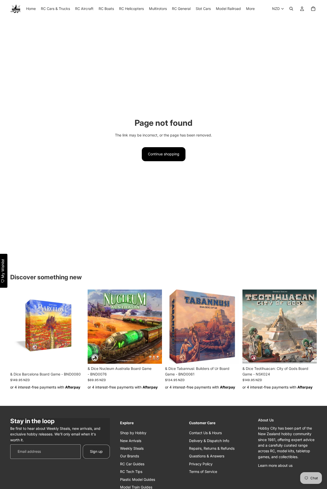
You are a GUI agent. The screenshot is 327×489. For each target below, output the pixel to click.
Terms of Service (203, 472)
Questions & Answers (206, 456)
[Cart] (313, 8)
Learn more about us (275, 465)
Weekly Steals (132, 448)
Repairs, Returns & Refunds (212, 448)
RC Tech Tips (131, 472)
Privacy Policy (201, 464)
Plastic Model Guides (137, 479)
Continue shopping (163, 154)
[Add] (76, 361)
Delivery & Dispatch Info (209, 440)
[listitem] (250, 9)
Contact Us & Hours (205, 433)
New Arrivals (130, 440)
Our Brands (129, 456)
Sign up (96, 451)
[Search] (291, 8)
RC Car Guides (132, 464)
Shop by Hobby (133, 433)
